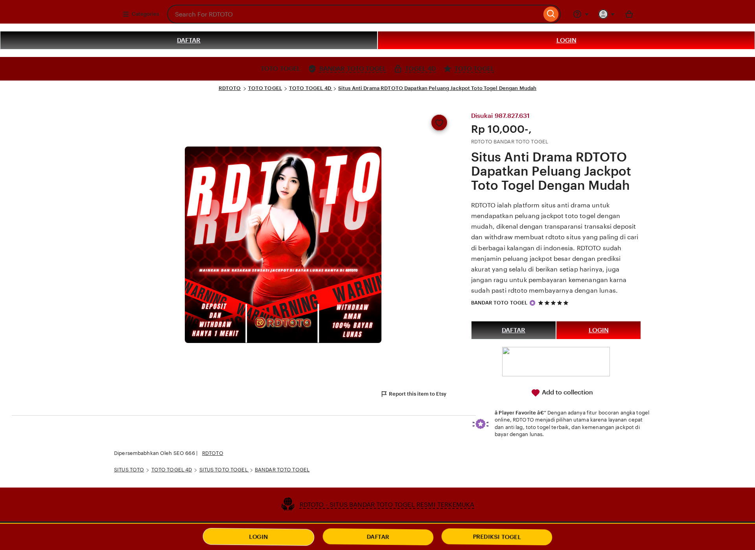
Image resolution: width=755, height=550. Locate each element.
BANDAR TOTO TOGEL (499, 303)
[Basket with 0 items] (629, 14)
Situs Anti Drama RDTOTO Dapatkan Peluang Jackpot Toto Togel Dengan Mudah (437, 88)
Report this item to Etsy (417, 394)
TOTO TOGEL (265, 88)
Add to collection (566, 392)
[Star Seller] (532, 303)
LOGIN (566, 40)
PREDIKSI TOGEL (497, 537)
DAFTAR (189, 40)
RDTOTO (230, 88)
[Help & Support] (581, 14)
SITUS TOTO (129, 470)
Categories (145, 14)
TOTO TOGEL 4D (310, 88)
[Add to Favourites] (439, 122)
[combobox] (354, 14)
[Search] (551, 14)
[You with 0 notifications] (607, 14)
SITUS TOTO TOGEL (224, 470)
